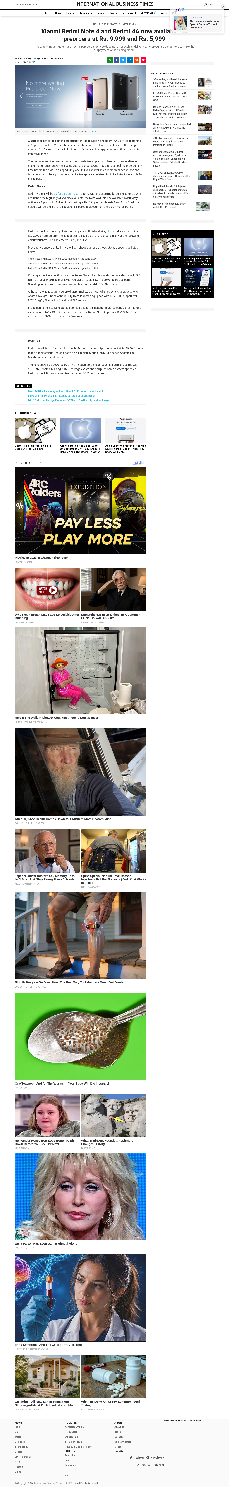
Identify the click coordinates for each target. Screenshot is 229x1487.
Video (164, 13)
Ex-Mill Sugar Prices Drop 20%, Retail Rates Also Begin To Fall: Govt (170, 96)
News (58, 13)
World (18, 1437)
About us (119, 1427)
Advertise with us (74, 1427)
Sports (113, 13)
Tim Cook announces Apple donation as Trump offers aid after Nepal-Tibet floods (171, 176)
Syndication (71, 1437)
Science (101, 13)
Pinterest (157, 1465)
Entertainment (128, 13)
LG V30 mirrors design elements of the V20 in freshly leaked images (69, 400)
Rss (142, 1465)
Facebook (156, 1457)
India (17, 1427)
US (16, 1432)
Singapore (70, 1465)
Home (47, 13)
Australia (70, 1455)
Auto (17, 1462)
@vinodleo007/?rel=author (50, 58)
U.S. (67, 1475)
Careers (119, 1437)
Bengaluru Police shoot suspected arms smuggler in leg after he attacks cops (172, 128)
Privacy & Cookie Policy (78, 1447)
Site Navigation (123, 1442)
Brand (117, 1432)
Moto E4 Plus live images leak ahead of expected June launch (65, 391)
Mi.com (111, 231)
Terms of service (74, 1442)
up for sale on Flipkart (67, 193)
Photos (19, 1467)
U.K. (67, 1470)
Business (70, 13)
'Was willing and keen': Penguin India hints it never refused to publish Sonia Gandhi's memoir (170, 83)
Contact (118, 1447)
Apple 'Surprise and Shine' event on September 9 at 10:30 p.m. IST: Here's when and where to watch (80, 448)
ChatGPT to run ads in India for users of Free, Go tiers (33, 447)
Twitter (138, 1457)
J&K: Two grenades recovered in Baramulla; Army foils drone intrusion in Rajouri (170, 141)
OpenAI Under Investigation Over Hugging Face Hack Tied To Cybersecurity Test (198, 291)
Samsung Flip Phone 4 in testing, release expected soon (61, 395)
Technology (86, 13)
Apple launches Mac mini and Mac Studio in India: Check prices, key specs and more (125, 448)
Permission (71, 1432)
